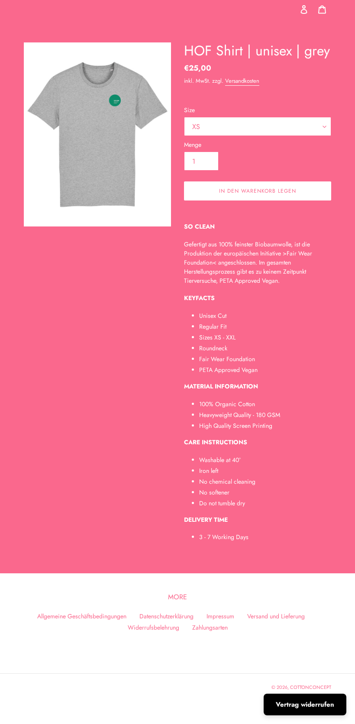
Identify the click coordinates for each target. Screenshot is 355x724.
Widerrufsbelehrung (153, 627)
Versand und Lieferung (276, 616)
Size (189, 110)
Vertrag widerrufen (305, 704)
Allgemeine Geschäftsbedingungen (81, 616)
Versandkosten (242, 81)
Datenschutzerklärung (166, 616)
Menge (192, 144)
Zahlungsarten (210, 627)
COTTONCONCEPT (310, 687)
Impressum (220, 616)
